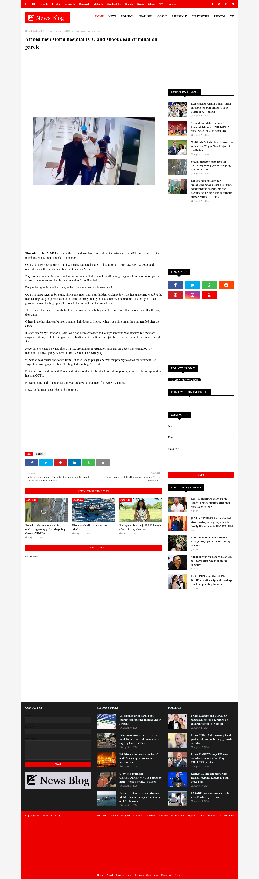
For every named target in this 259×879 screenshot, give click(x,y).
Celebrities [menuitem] (200, 16)
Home (28, 30)
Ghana (152, 4)
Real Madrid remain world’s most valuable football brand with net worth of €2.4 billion (211, 107)
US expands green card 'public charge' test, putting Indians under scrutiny (140, 720)
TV (161, 4)
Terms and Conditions (146, 875)
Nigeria (129, 4)
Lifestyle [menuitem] (179, 16)
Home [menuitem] (99, 16)
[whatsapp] (209, 285)
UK (34, 4)
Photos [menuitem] (219, 16)
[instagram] (225, 4)
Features (37, 30)
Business (171, 4)
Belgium (56, 4)
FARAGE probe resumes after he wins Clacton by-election (210, 795)
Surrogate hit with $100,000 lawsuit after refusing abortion (140, 527)
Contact (179, 875)
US (26, 4)
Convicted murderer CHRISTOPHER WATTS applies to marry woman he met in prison (140, 778)
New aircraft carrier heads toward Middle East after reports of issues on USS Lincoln (139, 797)
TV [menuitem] (232, 16)
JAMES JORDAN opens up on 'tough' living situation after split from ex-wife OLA (210, 503)
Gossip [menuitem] (162, 16)
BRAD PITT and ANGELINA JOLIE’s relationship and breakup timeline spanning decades (211, 580)
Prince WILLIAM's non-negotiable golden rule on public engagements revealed (211, 739)
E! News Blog (52, 815)
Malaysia (98, 4)
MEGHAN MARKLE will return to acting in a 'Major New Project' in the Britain (212, 146)
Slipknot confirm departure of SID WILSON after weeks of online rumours (211, 561)
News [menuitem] (112, 16)
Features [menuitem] (145, 16)
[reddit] (226, 285)
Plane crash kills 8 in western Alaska (89, 527)
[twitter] (218, 4)
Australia (70, 4)
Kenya (140, 4)
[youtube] (209, 295)
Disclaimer (166, 875)
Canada (44, 4)
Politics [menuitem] (127, 16)
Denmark (84, 4)
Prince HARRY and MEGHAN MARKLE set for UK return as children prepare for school (209, 720)
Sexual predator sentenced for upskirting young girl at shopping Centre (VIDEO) (45, 529)
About (109, 875)
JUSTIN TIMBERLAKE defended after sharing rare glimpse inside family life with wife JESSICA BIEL (212, 522)
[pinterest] (232, 4)
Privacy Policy (124, 875)
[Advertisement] (93, 87)
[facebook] (212, 4)
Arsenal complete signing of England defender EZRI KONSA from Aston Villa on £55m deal (210, 127)
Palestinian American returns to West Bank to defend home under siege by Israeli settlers (139, 739)
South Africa (114, 4)
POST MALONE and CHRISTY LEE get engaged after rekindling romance (210, 541)
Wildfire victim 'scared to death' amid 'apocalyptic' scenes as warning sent (138, 758)
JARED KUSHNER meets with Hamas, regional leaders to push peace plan (210, 778)
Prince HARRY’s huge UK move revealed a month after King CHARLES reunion (210, 758)
